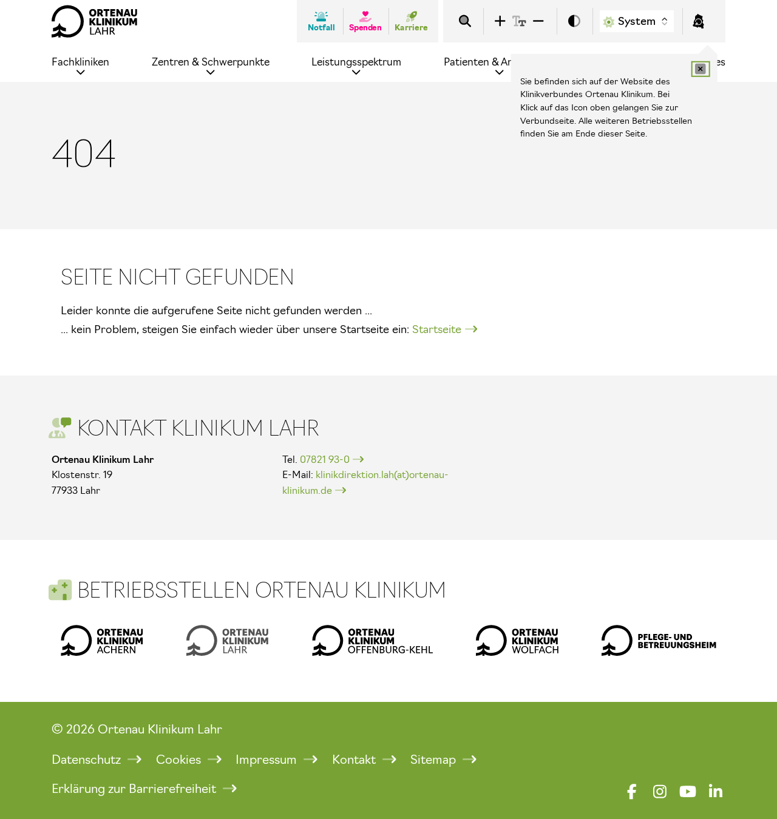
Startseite (436, 329)
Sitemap (434, 759)
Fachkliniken (80, 61)
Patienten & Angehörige (499, 61)
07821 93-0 (325, 459)
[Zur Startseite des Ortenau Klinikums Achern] (102, 640)
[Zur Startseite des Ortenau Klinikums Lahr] (95, 21)
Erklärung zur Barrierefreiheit (135, 788)
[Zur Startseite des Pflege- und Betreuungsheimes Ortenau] (659, 640)
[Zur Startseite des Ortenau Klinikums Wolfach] (517, 640)
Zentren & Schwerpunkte (211, 61)
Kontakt (355, 759)
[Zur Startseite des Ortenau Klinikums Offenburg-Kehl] (372, 640)
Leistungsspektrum (356, 61)
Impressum (268, 759)
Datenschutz (88, 759)
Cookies (180, 759)
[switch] (574, 21)
